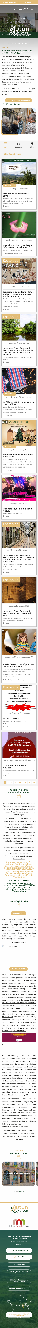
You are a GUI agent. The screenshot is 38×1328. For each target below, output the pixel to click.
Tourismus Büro (19, 1265)
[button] (32, 9)
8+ (16, 782)
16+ (20, 782)
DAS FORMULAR (18, 913)
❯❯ (33, 782)
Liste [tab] (5, 147)
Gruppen (28, 2)
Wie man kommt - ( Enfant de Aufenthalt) (19, 1314)
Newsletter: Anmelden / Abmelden (19, 1272)
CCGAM (32, 1136)
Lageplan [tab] (18, 147)
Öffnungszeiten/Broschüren (19, 1288)
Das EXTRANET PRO (18, 969)
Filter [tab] (32, 147)
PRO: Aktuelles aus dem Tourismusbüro (19, 1280)
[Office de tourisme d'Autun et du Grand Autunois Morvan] (19, 31)
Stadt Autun (18, 1136)
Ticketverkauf (9, 2)
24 (25, 782)
